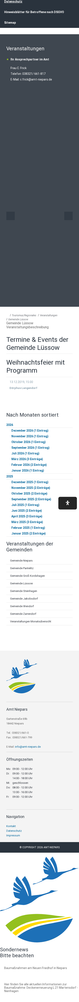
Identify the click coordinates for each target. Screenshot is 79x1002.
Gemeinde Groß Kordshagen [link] (27, 575)
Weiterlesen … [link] (27, 973)
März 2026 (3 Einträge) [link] (27, 459)
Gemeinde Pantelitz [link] (21, 568)
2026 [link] (9, 425)
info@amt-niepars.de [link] (28, 746)
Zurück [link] (10, 216)
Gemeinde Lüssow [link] (18, 319)
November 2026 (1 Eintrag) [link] (29, 436)
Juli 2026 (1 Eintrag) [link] (25, 453)
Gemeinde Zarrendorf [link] (23, 613)
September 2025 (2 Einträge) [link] (31, 499)
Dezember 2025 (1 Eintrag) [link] (29, 482)
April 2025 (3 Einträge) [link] (26, 516)
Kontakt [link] (11, 826)
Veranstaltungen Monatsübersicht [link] (30, 621)
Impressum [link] (13, 835)
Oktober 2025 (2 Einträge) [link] (29, 493)
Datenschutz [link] (14, 830)
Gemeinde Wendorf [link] (22, 606)
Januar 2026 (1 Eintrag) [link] (27, 470)
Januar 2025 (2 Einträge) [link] (28, 533)
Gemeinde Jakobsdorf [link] (24, 598)
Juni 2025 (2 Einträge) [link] (26, 510)
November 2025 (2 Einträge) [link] (30, 487)
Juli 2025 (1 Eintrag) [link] (25, 505)
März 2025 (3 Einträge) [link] (27, 522)
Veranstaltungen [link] (48, 315)
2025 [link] (9, 476)
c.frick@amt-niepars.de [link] (36, 79)
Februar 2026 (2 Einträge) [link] (29, 464)
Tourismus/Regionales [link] (24, 315)
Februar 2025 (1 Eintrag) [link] (28, 527)
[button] (67, 503)
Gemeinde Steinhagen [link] (23, 591)
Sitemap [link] (10, 22)
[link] (22, 692)
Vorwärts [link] (68, 216)
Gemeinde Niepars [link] (21, 560)
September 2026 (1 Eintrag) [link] (30, 447)
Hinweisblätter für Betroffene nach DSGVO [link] (34, 12)
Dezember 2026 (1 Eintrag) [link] (29, 430)
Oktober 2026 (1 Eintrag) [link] (28, 442)
